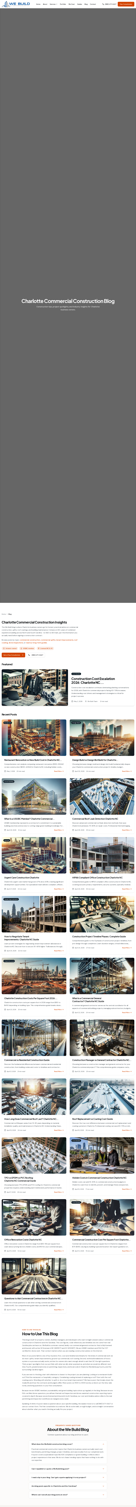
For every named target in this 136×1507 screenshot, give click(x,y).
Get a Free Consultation (11, 655)
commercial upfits (48, 640)
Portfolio (63, 4)
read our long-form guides (36, 643)
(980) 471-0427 (110, 4)
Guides (79, 4)
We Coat (72, 4)
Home (38, 4)
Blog (86, 4)
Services (53, 4)
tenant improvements (64, 640)
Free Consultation (126, 4)
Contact (93, 4)
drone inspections (16, 643)
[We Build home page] (16, 4)
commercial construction (30, 640)
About (45, 4)
